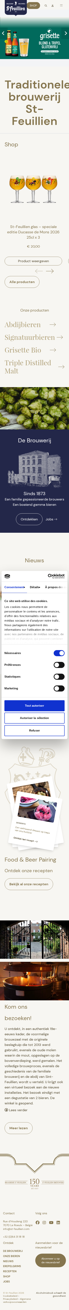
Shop (33, 5)
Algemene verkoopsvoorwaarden (17, 1300)
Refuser (34, 730)
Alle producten (22, 282)
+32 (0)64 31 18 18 (14, 1236)
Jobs (49, 519)
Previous (4, 33)
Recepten (9, 1271)
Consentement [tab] (14, 587)
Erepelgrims (12, 1266)
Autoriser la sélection (34, 718)
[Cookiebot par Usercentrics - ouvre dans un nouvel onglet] (49, 576)
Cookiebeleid (10, 1295)
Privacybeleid (10, 1299)
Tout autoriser (34, 705)
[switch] (59, 665)
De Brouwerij (13, 1251)
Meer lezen (18, 1128)
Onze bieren (11, 1256)
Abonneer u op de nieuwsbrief (50, 1260)
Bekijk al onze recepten (28, 884)
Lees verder (18, 1110)
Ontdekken (29, 519)
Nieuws (8, 1261)
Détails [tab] (34, 587)
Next (65, 33)
